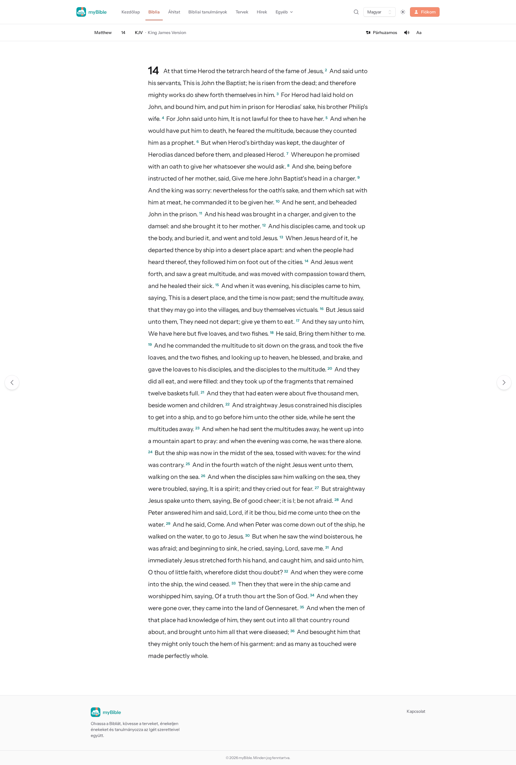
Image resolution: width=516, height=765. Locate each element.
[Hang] (406, 32)
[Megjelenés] (403, 12)
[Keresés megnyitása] (356, 12)
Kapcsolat (416, 711)
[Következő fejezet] (504, 382)
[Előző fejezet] (12, 382)
